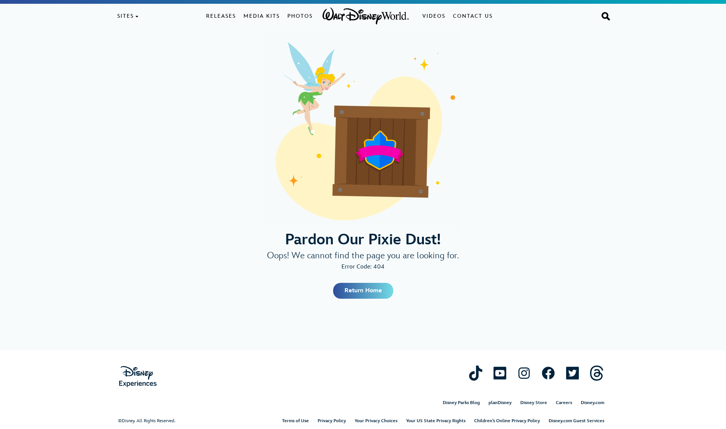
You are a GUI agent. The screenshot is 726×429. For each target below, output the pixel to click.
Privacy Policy (332, 421)
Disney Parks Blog (461, 403)
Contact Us (473, 16)
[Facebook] (548, 373)
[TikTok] (475, 373)
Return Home (363, 290)
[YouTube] (499, 373)
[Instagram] (524, 373)
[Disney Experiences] (138, 376)
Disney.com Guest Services (576, 421)
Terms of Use (295, 421)
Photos (300, 16)
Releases (221, 16)
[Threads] (596, 373)
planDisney (500, 403)
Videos (433, 16)
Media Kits (262, 16)
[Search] (606, 16)
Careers (564, 403)
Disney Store (533, 403)
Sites (125, 16)
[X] (572, 373)
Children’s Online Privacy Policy (507, 421)
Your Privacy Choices (376, 421)
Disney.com (592, 403)
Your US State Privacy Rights (435, 421)
